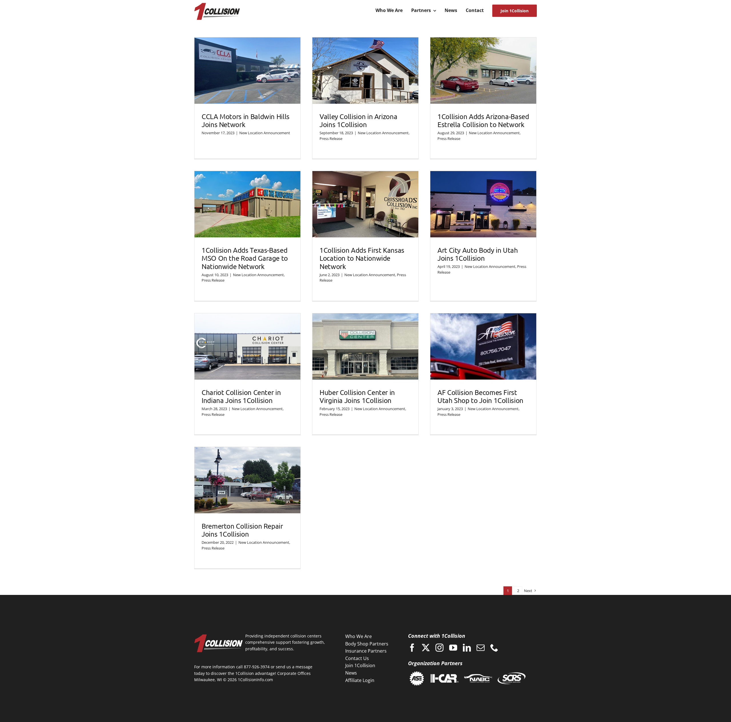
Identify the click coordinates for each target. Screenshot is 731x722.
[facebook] (412, 648)
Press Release (331, 138)
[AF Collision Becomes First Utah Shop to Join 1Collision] (483, 346)
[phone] (494, 648)
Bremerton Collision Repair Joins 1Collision (242, 530)
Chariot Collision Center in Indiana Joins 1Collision (241, 396)
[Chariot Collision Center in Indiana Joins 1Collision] (247, 346)
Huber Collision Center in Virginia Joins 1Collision (357, 396)
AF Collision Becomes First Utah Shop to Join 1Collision (480, 396)
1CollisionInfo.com (255, 679)
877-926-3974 (257, 666)
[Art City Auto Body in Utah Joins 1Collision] (483, 204)
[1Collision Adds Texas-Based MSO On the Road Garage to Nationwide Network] (247, 204)
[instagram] (439, 648)
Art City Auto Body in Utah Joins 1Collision (477, 254)
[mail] (481, 648)
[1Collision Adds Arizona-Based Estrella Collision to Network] (483, 70)
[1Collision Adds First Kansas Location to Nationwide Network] (365, 204)
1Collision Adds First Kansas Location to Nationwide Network (362, 258)
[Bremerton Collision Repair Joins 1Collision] (247, 480)
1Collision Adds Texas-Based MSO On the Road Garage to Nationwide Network (245, 258)
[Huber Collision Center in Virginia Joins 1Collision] (365, 346)
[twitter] (426, 648)
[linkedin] (467, 648)
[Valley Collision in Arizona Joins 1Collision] (365, 70)
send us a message (294, 666)
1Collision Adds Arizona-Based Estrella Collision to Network (483, 120)
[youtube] (453, 648)
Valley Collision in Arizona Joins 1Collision (358, 120)
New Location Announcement (264, 132)
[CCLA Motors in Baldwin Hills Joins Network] (247, 70)
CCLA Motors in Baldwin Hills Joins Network (246, 120)
